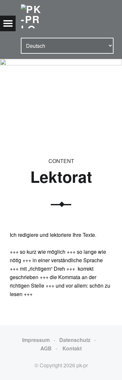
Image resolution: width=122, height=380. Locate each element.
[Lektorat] (61, 63)
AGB (46, 348)
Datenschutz (74, 340)
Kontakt (71, 348)
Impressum (36, 340)
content (61, 161)
